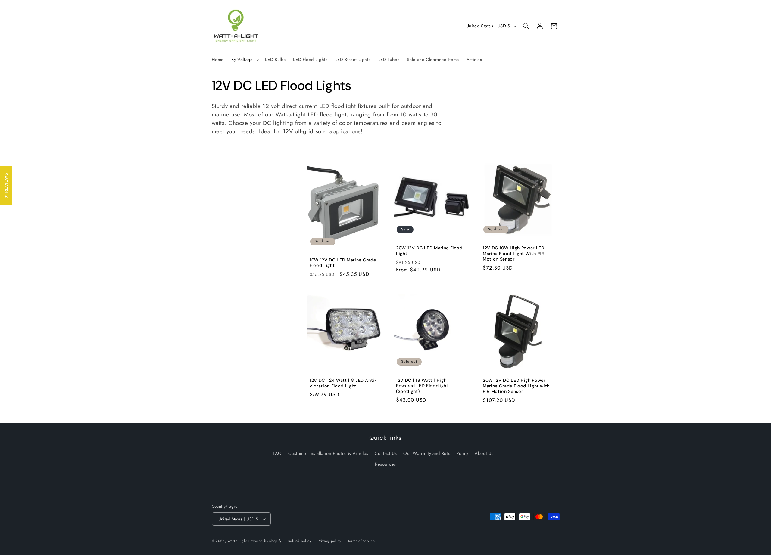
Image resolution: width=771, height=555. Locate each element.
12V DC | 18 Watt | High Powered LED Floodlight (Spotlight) (422, 386)
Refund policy (299, 540)
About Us (484, 453)
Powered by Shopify (265, 540)
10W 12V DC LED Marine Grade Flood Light (343, 262)
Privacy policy (329, 540)
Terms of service (361, 540)
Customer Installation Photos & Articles (328, 453)
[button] (244, 59)
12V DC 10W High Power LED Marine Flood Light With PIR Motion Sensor (514, 253)
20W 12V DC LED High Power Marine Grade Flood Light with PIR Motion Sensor (516, 386)
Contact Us (386, 453)
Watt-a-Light (237, 540)
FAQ (277, 453)
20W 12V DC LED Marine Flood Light (429, 250)
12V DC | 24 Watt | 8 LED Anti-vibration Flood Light (343, 383)
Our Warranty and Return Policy (435, 453)
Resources (385, 464)
